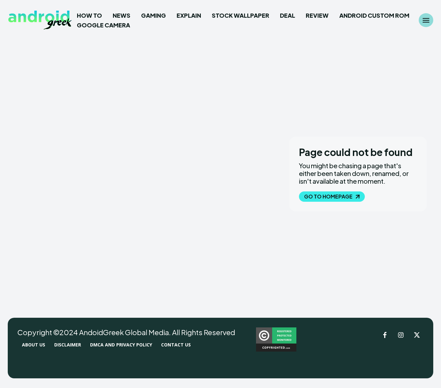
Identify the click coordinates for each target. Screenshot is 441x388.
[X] (417, 335)
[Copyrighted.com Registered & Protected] (276, 350)
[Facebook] (384, 335)
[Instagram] (401, 335)
